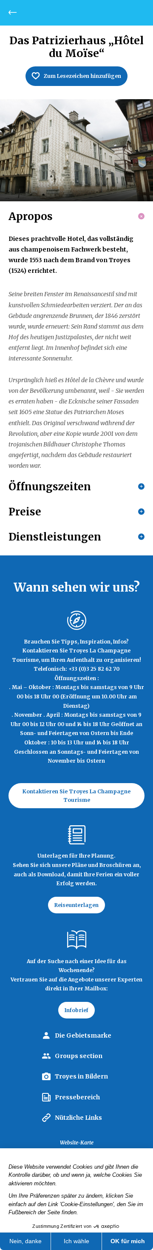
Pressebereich (77, 1097)
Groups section (78, 1056)
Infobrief (76, 1010)
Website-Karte (77, 1142)
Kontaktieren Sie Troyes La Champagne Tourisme (76, 795)
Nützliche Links (78, 1117)
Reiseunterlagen (76, 905)
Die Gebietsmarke (83, 1035)
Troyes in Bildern (81, 1076)
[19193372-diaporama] (76, 150)
